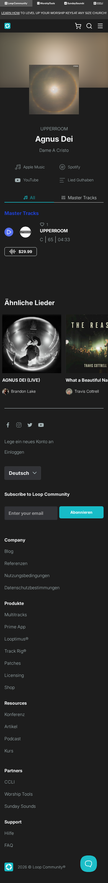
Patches (12, 663)
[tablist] (54, 198)
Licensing (14, 675)
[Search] (89, 26)
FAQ (8, 845)
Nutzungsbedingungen (27, 575)
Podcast (12, 738)
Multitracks (15, 614)
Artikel (10, 726)
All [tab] (32, 197)
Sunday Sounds (20, 806)
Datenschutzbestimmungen (32, 587)
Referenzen (15, 563)
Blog (8, 551)
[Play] (8, 232)
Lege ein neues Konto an (28, 441)
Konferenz (14, 714)
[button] (10, 232)
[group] (20, 251)
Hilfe (9, 833)
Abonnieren (81, 512)
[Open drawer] (100, 26)
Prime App (14, 626)
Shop (9, 687)
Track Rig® (15, 651)
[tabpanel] (54, 238)
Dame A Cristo (54, 150)
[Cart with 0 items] (78, 26)
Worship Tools (18, 794)
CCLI (9, 782)
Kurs (8, 750)
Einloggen (14, 452)
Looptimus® (16, 639)
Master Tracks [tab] (82, 197)
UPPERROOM (54, 128)
